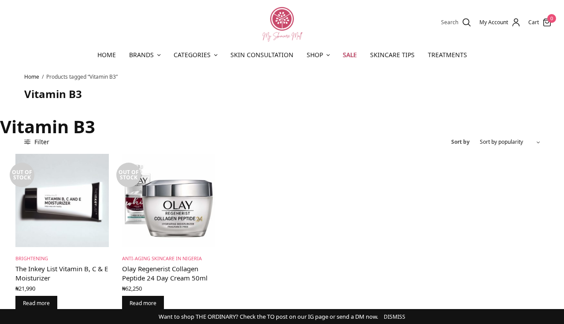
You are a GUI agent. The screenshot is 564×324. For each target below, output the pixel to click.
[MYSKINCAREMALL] (282, 22)
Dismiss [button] (394, 317)
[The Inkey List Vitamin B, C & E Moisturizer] (62, 200)
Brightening (31, 258)
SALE (350, 55)
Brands (141, 55)
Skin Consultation (261, 55)
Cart (533, 22)
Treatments (447, 55)
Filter (41, 142)
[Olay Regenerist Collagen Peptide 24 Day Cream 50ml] (168, 200)
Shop (315, 55)
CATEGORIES (192, 55)
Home (106, 55)
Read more (36, 303)
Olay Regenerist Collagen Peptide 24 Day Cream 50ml (165, 273)
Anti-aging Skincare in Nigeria (162, 258)
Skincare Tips (392, 55)
